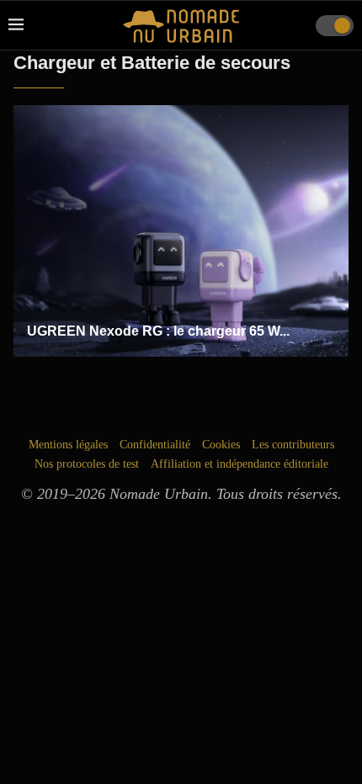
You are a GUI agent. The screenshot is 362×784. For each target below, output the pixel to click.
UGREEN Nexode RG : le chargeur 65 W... (158, 331)
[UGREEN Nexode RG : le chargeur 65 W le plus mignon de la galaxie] (181, 231)
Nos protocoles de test (87, 464)
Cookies (221, 444)
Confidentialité (155, 444)
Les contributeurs (293, 444)
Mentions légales (68, 444)
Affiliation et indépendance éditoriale (239, 464)
